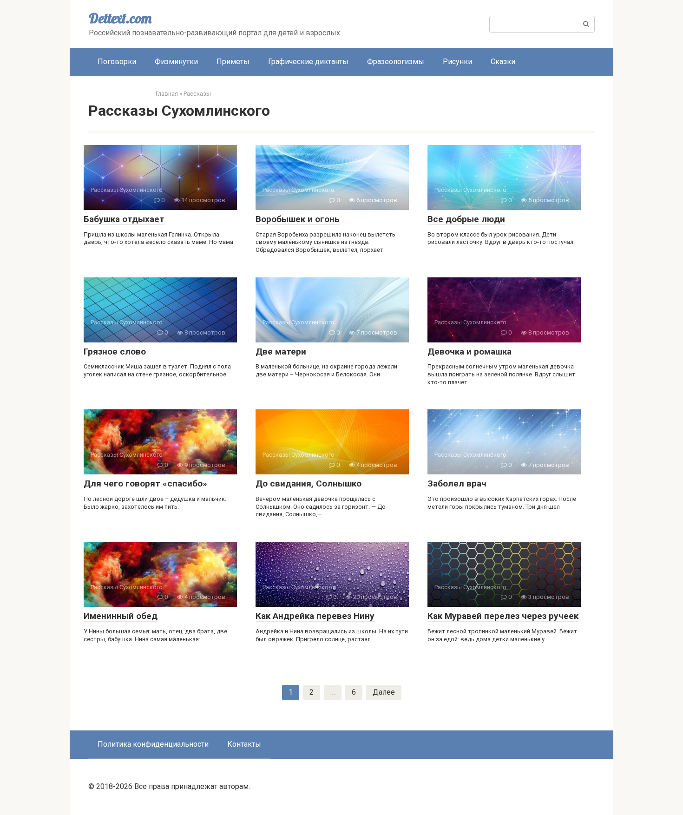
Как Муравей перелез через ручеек (502, 616)
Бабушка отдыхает (124, 219)
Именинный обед (121, 616)
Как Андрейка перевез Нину (315, 616)
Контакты (244, 744)
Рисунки (457, 61)
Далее (384, 692)
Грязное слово (115, 351)
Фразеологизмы (395, 61)
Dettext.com (120, 18)
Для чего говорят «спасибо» (145, 483)
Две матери (281, 351)
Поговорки (117, 61)
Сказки (503, 61)
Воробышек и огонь (298, 219)
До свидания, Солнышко (308, 483)
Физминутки (176, 61)
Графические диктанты (308, 61)
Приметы (233, 61)
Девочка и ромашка (469, 351)
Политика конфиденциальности (153, 744)
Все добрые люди (466, 219)
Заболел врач (456, 483)
